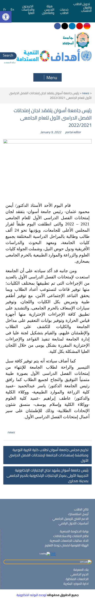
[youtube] (79, 26)
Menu (51, 77)
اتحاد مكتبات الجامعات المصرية (69, 540)
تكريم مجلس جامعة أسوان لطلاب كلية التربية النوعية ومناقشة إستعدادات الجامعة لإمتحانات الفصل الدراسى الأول (48, 455)
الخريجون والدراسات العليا (28, 9)
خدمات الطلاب (64, 11)
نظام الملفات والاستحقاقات (71, 536)
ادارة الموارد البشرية (76, 583)
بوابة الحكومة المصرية (74, 531)
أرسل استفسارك (78, 514)
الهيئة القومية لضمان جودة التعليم (67, 545)
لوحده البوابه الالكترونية (31, 595)
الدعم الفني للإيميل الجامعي (70, 519)
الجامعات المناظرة (77, 579)
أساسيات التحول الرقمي (74, 523)
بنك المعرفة (81, 570)
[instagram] (87, 26)
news (85, 93)
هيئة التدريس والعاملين (48, 9)
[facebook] (57, 26)
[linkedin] (72, 26)
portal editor (73, 132)
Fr (4, 9)
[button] (5, 17)
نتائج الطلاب (81, 509)
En (12, 9)
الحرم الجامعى (79, 574)
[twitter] (64, 26)
